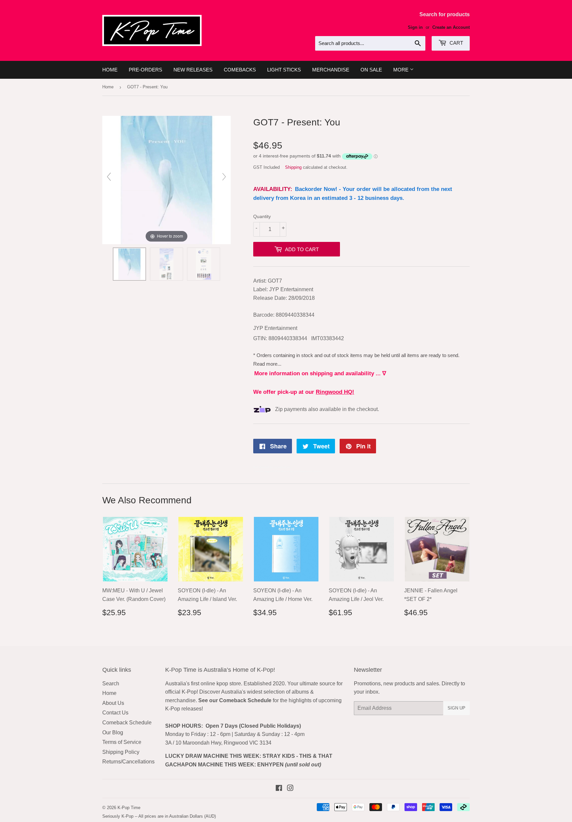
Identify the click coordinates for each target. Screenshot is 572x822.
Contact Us (115, 712)
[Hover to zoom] (166, 179)
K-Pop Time (129, 807)
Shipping (293, 167)
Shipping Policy (120, 752)
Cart (455, 43)
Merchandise (330, 69)
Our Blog (112, 732)
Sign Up (456, 708)
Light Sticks (284, 69)
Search (110, 683)
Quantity (262, 216)
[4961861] (129, 264)
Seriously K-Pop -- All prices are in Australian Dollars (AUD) (159, 816)
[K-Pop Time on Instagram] (290, 789)
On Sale (371, 69)
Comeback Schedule (127, 722)
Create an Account (451, 27)
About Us (113, 703)
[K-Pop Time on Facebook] (278, 789)
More (401, 69)
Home (110, 69)
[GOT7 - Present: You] (166, 264)
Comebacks (240, 69)
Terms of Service (121, 742)
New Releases (193, 69)
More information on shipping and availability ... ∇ (320, 373)
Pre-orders (145, 69)
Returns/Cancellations (128, 761)
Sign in (415, 27)
